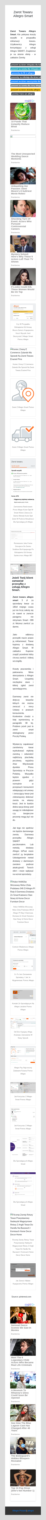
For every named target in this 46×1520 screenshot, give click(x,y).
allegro (30, 1511)
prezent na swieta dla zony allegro (26, 85)
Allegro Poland (19, 1511)
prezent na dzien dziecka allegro (25, 90)
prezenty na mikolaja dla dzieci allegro (28, 77)
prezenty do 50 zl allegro (23, 73)
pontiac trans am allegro (23, 94)
